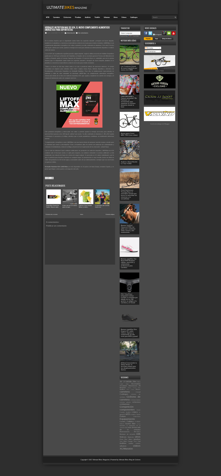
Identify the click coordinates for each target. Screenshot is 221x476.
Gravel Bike (130, 424)
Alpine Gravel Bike (134, 387)
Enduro (123, 416)
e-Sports (137, 414)
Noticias (123, 437)
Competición (127, 406)
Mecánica (137, 432)
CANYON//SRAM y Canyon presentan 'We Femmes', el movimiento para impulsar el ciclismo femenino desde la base (129, 102)
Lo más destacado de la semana (130, 429)
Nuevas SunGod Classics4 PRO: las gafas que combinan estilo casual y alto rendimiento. (128, 229)
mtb (138, 434)
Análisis (88, 17)
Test (135, 441)
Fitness (122, 424)
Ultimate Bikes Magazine (101, 460)
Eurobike (123, 421)
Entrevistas (137, 416)
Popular (148, 38)
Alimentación (71, 33)
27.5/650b (127, 382)
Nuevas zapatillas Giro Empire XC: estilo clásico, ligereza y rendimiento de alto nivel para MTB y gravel (129, 333)
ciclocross (136, 402)
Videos (123, 17)
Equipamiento (127, 419)
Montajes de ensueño (127, 434)
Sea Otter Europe (126, 441)
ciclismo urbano (125, 402)
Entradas (150, 48)
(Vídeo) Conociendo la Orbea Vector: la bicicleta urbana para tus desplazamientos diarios (129, 366)
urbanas (123, 446)
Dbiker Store (159, 71)
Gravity (138, 424)
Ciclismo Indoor (136, 400)
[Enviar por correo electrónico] (46, 178)
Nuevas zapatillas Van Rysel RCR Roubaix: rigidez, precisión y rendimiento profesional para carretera (128, 263)
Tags (156, 38)
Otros (116, 17)
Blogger (166, 124)
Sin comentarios (83, 33)
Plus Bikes (128, 439)
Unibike (138, 443)
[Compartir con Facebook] (52, 178)
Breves (138, 389)
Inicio (81, 214)
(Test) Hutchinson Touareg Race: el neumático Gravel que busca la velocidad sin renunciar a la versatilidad (129, 194)
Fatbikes (130, 421)
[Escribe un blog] (48, 178)
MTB (47, 17)
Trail (139, 441)
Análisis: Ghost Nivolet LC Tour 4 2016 (129, 162)
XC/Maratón (126, 448)
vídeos (136, 445)
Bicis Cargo (130, 389)
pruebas (137, 439)
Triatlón (97, 17)
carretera (125, 391)
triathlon (123, 443)
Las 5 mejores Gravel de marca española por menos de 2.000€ (129, 68)
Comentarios (151, 51)
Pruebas (78, 17)
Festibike (137, 421)
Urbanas (107, 17)
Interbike (122, 425)
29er (134, 382)
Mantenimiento (124, 432)
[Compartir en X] (50, 178)
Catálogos (133, 17)
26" (121, 382)
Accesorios (135, 384)
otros (137, 436)
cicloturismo (124, 404)
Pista (121, 439)
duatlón (128, 412)
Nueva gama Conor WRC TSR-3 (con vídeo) (129, 134)
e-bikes (135, 412)
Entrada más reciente (52, 214)
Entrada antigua (110, 214)
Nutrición (131, 437)
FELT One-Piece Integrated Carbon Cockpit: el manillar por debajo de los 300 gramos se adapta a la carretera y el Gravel (129, 298)
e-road (132, 414)
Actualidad (123, 386)
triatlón (131, 443)
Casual (138, 392)
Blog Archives (167, 38)
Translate (136, 36)
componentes (127, 409)
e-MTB (127, 414)
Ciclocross (67, 17)
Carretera (56, 17)
